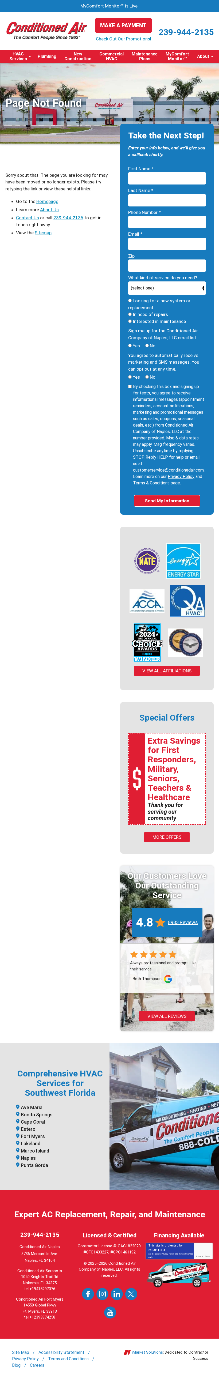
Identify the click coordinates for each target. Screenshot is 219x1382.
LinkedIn (117, 1294)
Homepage (47, 201)
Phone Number (144, 212)
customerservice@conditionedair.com (168, 470)
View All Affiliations (166, 670)
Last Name (140, 190)
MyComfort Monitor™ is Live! (109, 6)
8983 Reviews (183, 922)
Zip (131, 256)
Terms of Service (186, 1254)
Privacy (199, 1256)
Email (135, 234)
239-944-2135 (186, 32)
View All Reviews (166, 1016)
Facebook (88, 1294)
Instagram (102, 1294)
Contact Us (27, 217)
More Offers (166, 837)
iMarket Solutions (147, 1352)
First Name (140, 168)
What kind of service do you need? (162, 277)
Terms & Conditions (151, 482)
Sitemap (43, 232)
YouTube (110, 1312)
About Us (49, 209)
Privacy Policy (181, 476)
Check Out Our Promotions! (123, 39)
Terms (207, 1256)
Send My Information (167, 500)
